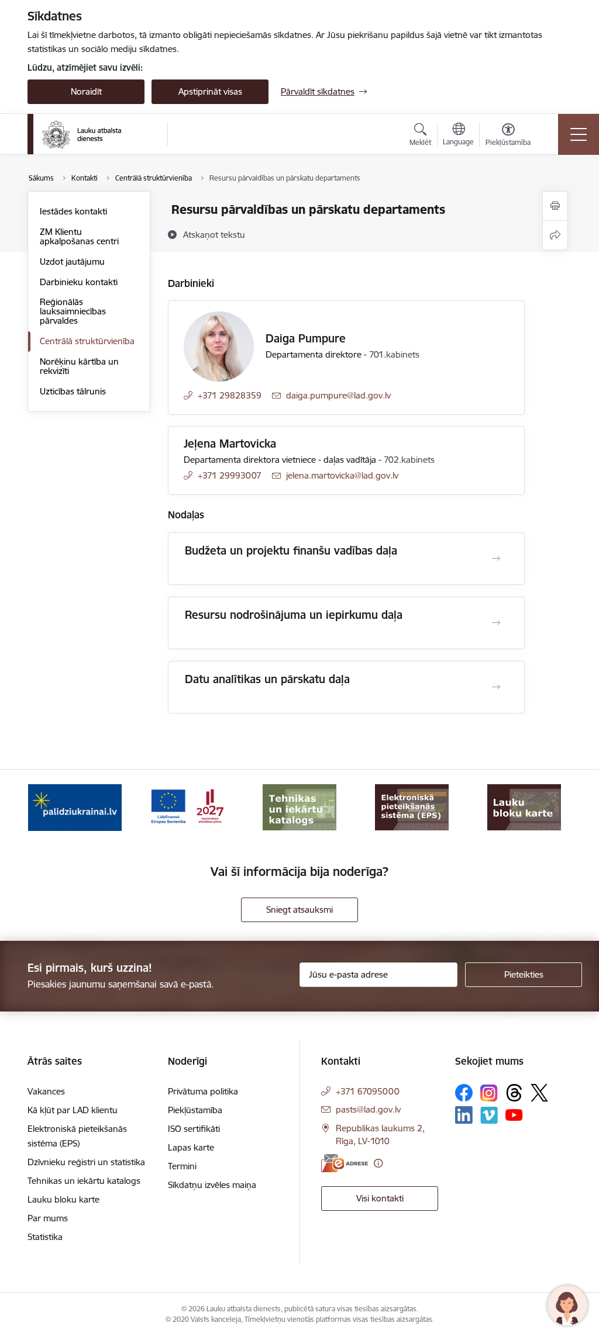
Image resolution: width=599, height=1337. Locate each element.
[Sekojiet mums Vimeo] (489, 1115)
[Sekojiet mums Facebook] (464, 1093)
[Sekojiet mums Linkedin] (464, 1115)
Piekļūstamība (195, 1110)
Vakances (46, 1091)
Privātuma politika (203, 1091)
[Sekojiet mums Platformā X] (539, 1093)
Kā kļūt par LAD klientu (72, 1110)
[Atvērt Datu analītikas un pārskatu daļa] (496, 687)
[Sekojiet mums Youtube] (514, 1114)
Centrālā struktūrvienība (87, 341)
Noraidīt (86, 91)
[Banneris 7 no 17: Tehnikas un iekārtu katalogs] (187, 806)
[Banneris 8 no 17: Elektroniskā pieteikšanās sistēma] (299, 806)
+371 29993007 (229, 475)
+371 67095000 (368, 1091)
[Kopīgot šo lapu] (555, 235)
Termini (182, 1166)
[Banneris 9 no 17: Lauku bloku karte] (412, 806)
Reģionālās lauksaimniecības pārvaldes (73, 311)
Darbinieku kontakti (79, 282)
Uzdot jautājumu (72, 261)
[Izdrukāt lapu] (555, 206)
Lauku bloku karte (63, 1199)
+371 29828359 (229, 395)
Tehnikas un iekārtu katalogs (83, 1180)
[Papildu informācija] (378, 1163)
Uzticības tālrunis (73, 391)
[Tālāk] (552, 807)
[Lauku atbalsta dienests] (81, 134)
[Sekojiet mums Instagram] (489, 1093)
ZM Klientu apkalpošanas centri (79, 236)
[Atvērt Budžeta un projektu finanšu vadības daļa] (496, 558)
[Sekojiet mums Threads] (514, 1093)
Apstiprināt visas (210, 91)
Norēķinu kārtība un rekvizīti (79, 366)
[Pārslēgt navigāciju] (578, 134)
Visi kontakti (380, 1198)
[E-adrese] (344, 1163)
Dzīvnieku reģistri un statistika (86, 1162)
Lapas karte (191, 1147)
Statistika (45, 1236)
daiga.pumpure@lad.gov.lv (338, 395)
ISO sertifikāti (194, 1128)
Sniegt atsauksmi (299, 909)
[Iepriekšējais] (47, 807)
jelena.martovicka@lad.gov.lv (342, 475)
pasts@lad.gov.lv (368, 1109)
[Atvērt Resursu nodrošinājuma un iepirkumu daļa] (496, 623)
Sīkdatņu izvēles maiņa (212, 1184)
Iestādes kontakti (73, 211)
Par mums (47, 1218)
